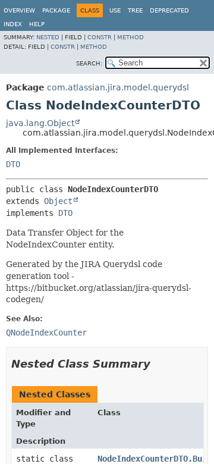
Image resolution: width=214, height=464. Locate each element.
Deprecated (169, 10)
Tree (135, 10)
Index (13, 24)
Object (58, 201)
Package (56, 10)
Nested (47, 37)
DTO (13, 164)
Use (115, 10)
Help (37, 24)
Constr (99, 37)
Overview (19, 10)
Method (130, 37)
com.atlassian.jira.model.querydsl (118, 87)
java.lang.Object (40, 123)
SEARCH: (89, 63)
